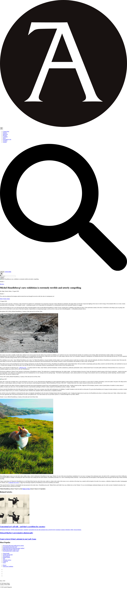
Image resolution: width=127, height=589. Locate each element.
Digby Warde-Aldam (5, 298)
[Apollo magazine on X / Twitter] (4, 571)
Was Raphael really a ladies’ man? (11, 550)
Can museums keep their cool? (10, 547)
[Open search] (63, 270)
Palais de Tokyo (26, 488)
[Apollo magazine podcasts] (4, 575)
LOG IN (2, 271)
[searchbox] (8, 276)
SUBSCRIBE (8, 271)
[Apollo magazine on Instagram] (4, 573)
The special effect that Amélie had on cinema (13, 545)
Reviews (2, 284)
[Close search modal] (1, 274)
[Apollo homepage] (63, 63)
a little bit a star (22, 367)
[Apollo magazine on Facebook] (4, 569)
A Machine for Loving (13, 482)
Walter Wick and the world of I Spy (11, 549)
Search (2, 277)
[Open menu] (1, 128)
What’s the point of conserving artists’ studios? (13, 548)
